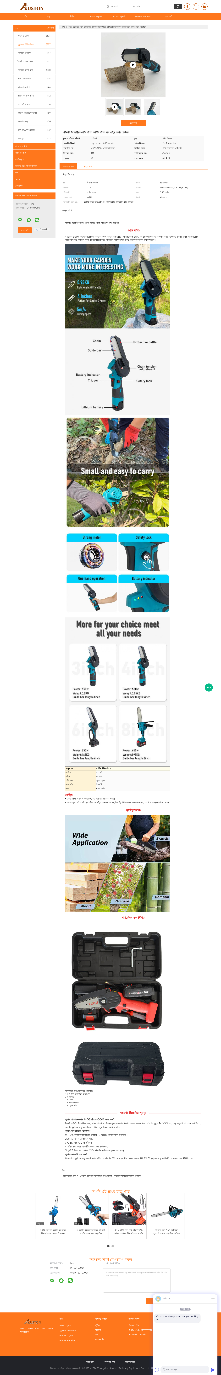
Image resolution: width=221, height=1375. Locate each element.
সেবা (96, 1335)
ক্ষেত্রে (17, 179)
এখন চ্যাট (168, 16)
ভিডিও (72, 16)
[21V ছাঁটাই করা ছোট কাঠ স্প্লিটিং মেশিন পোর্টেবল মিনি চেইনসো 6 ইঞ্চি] (129, 1210)
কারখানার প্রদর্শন (119, 16)
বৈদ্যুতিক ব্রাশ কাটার (34, 61)
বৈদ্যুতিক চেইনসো (34, 53)
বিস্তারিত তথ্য (68, 167)
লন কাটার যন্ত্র (34, 121)
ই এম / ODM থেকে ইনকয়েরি (140, 1330)
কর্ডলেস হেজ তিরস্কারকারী (34, 113)
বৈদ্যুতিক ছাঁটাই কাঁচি (34, 70)
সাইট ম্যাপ (90, 1362)
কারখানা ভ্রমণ (20, 153)
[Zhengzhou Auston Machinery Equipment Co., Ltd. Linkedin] (204, 6)
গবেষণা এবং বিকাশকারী (137, 1335)
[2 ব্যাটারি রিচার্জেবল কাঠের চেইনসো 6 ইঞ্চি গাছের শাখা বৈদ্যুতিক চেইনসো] (91, 1210)
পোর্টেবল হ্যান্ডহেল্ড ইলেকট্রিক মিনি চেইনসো (96, 1176)
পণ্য (48, 16)
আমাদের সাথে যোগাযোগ (142, 16)
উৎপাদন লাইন (134, 1325)
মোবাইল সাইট (130, 1362)
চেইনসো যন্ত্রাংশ (34, 87)
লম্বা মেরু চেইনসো (34, 79)
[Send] (212, 1369)
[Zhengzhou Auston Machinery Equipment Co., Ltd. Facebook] (187, 6)
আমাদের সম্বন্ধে (95, 16)
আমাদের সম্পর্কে (21, 146)
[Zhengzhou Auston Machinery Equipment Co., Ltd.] (20, 219)
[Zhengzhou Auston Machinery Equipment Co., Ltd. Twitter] (196, 6)
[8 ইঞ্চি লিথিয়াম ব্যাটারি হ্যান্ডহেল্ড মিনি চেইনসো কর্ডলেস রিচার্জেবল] (53, 1210)
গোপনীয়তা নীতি (109, 1362)
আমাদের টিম (99, 1339)
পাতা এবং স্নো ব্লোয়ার (34, 130)
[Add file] (157, 1369)
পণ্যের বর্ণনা (88, 167)
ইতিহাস (98, 1330)
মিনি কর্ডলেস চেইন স (70, 1176)
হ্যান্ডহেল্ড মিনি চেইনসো (34, 44)
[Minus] (213, 1299)
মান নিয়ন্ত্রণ (19, 159)
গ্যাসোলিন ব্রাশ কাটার (34, 96)
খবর (16, 173)
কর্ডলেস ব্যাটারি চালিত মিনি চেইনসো (127, 1176)
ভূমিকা (97, 1325)
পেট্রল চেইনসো (34, 36)
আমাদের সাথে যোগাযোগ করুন (26, 166)
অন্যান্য (34, 139)
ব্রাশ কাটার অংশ (34, 104)
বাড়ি (25, 16)
